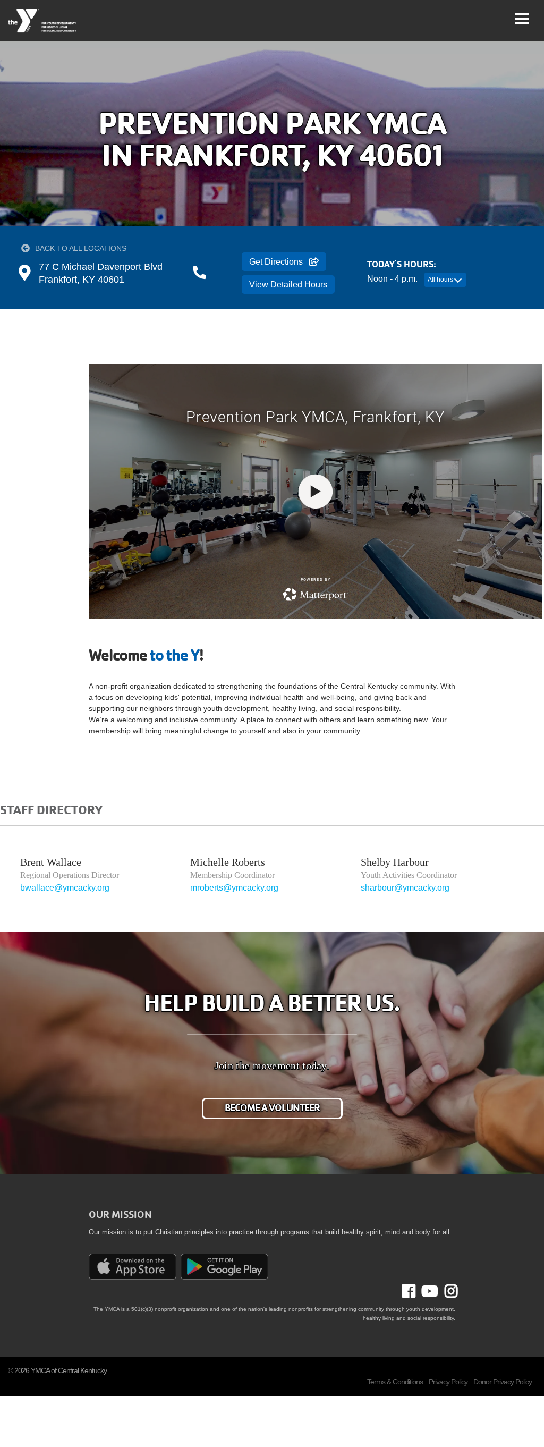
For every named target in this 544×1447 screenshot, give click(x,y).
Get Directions (276, 261)
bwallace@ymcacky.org (64, 887)
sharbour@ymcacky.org (405, 887)
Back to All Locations (80, 248)
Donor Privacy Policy (502, 1381)
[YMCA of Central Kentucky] (43, 21)
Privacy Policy (448, 1381)
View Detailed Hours (288, 284)
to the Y (174, 655)
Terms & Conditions (395, 1381)
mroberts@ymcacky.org (234, 887)
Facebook (416, 1291)
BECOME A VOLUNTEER (272, 1108)
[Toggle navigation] (521, 19)
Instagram (447, 1291)
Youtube (428, 1291)
